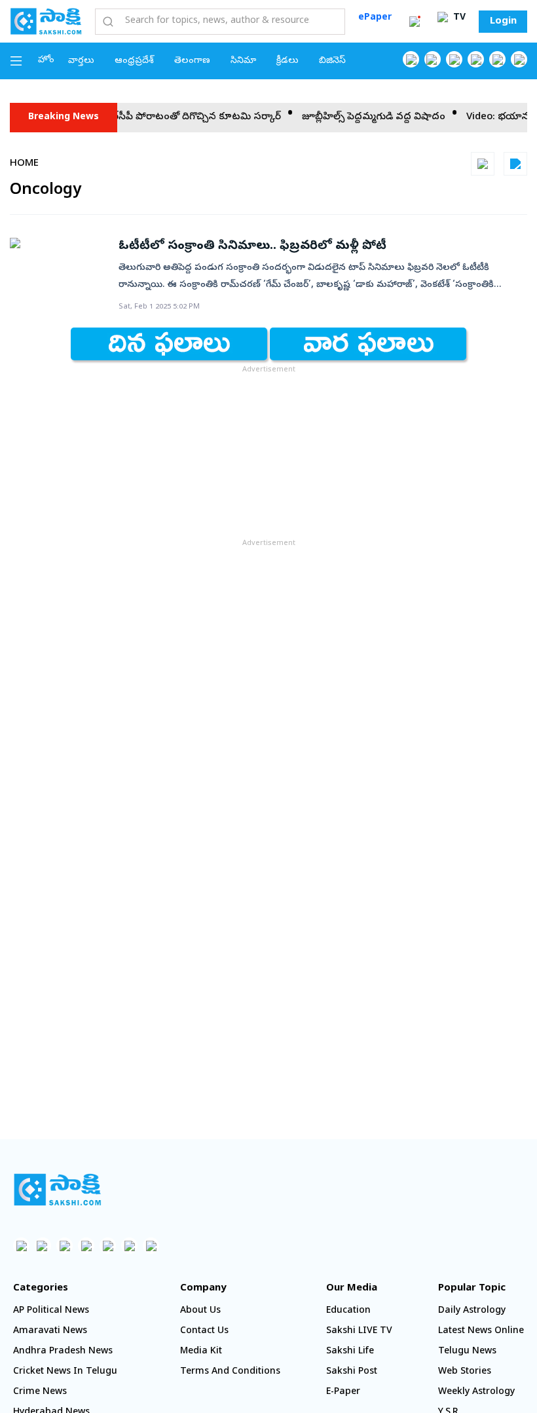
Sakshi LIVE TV (359, 1331)
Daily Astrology (472, 1311)
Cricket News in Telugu (65, 1372)
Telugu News (467, 1352)
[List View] (515, 164)
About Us (200, 1311)
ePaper (375, 18)
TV (458, 18)
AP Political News (51, 1311)
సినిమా (243, 61)
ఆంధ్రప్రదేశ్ (134, 61)
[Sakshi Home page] (46, 21)
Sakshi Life (350, 1352)
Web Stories (464, 1372)
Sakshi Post (351, 1372)
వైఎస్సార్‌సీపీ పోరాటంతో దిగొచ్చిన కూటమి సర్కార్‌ (171, 117)
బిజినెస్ (332, 61)
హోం (46, 60)
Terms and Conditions (230, 1372)
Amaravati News (50, 1331)
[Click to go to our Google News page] (519, 59)
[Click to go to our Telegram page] (129, 1245)
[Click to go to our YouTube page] (497, 59)
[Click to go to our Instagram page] (476, 59)
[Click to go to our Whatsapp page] (432, 59)
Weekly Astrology (476, 1392)
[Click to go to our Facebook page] (411, 59)
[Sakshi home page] (57, 1189)
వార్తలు (81, 61)
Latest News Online (481, 1331)
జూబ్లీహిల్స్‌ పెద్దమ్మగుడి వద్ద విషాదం (363, 117)
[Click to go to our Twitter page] (454, 59)
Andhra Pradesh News (63, 1352)
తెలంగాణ (192, 61)
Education (348, 1311)
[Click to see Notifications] (414, 21)
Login (503, 21)
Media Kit (201, 1352)
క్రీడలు (287, 61)
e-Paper (343, 1392)
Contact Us (204, 1331)
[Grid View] (482, 164)
